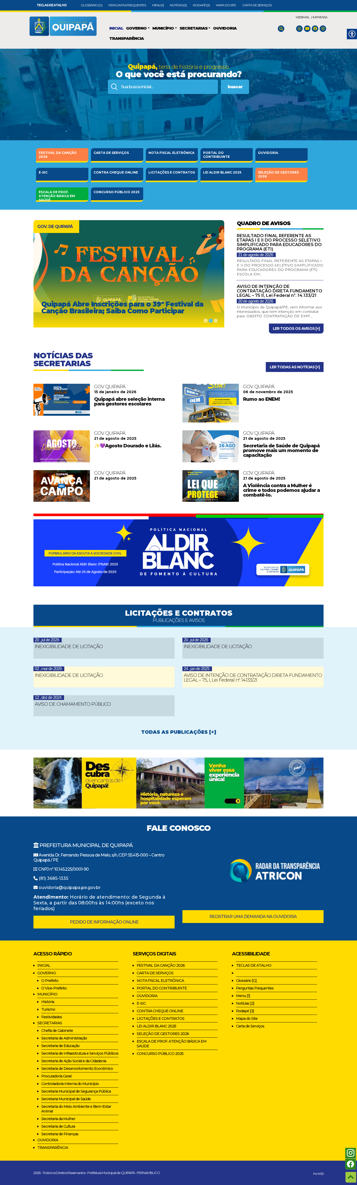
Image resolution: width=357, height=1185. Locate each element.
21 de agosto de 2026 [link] (255, 255)
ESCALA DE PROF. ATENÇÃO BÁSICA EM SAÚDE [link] (171, 1043)
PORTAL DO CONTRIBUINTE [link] (162, 988)
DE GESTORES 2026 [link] (278, 174)
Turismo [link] (48, 1009)
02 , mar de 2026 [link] (48, 668)
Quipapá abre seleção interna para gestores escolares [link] (129, 401)
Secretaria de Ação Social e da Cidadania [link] (73, 1061)
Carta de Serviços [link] (257, 5)
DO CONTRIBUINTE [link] (216, 155)
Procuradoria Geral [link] (56, 1076)
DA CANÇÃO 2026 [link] (58, 155)
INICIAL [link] (43, 965)
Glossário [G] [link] (91, 5)
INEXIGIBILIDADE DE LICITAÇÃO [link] (69, 646)
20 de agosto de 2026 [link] (255, 301)
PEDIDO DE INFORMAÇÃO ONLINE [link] (104, 922)
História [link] (47, 1001)
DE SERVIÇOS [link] (111, 153)
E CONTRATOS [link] (171, 172)
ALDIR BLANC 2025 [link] (222, 172)
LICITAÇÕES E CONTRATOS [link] (160, 1018)
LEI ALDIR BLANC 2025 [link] (156, 1026)
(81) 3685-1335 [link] (53, 878)
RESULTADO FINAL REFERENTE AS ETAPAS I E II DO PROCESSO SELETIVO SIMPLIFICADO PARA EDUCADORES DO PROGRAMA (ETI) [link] (279, 242)
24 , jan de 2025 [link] (196, 668)
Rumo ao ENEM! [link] (261, 399)
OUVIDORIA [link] (268, 153)
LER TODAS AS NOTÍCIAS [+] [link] (295, 367)
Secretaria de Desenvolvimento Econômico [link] (77, 1068)
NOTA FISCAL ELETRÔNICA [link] (160, 980)
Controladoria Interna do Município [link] (70, 1083)
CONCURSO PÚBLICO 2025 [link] (160, 1053)
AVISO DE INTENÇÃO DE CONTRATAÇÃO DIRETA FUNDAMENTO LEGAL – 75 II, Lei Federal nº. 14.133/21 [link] (279, 291)
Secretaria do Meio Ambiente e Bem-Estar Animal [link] (76, 1109)
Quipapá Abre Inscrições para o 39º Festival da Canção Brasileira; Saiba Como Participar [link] (122, 307)
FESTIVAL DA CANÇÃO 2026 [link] (161, 965)
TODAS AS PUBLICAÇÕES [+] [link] (178, 732)
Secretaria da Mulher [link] (58, 1118)
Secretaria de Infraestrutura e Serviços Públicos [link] (79, 1053)
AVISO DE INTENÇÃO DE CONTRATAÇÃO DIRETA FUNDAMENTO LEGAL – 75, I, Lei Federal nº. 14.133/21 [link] (253, 677)
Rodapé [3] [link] (201, 5)
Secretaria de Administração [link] (64, 1038)
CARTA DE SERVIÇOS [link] (155, 973)
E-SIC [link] (43, 172)
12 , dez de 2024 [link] (48, 697)
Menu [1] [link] (158, 5)
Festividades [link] (51, 1017)
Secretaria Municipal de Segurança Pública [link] (76, 1091)
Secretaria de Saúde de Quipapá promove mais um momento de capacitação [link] (281, 450)
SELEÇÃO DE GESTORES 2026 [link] (163, 1033)
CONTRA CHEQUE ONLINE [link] (160, 1011)
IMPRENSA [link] (320, 17)
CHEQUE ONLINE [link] (116, 172)
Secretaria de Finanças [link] (59, 1134)
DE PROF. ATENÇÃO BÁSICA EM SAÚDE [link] (57, 195)
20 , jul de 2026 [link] (47, 640)
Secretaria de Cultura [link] (58, 1126)
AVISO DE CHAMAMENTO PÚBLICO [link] (73, 704)
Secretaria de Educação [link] (60, 1045)
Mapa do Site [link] (226, 5)
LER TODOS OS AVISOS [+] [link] (296, 328)
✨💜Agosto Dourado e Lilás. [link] (127, 445)
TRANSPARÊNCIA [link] (52, 1147)
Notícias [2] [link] (178, 5)
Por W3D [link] (318, 1174)
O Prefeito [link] (49, 980)
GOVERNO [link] (46, 973)
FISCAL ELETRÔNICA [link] (171, 153)
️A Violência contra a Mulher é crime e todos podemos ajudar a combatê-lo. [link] (281, 490)
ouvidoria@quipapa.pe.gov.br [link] (70, 887)
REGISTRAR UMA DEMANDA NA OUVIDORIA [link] (253, 916)
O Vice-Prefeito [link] (54, 988)
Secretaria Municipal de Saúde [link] (66, 1099)
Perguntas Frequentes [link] (127, 5)
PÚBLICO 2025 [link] (116, 192)
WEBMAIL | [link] (304, 17)
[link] (52, 5)
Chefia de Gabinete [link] (57, 1030)
